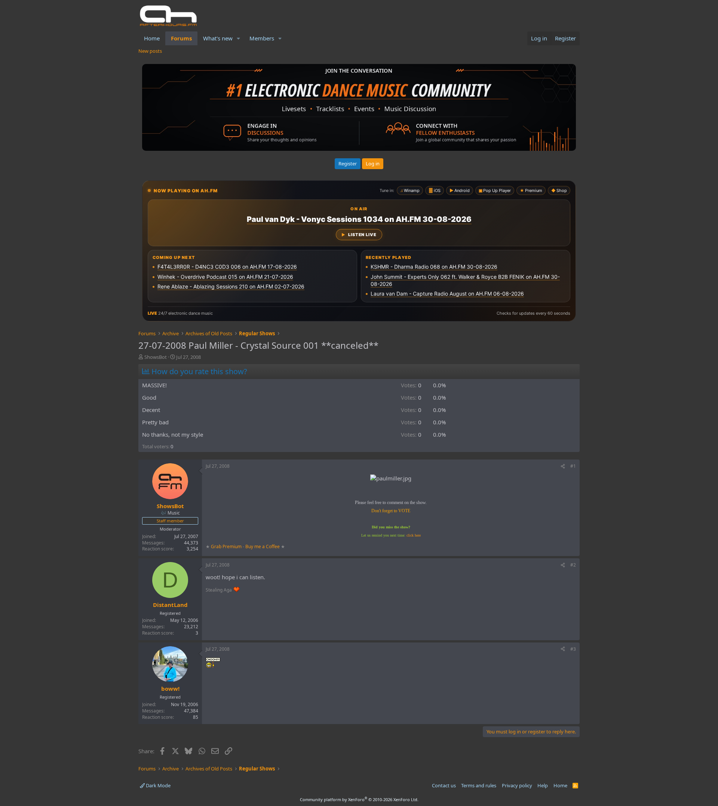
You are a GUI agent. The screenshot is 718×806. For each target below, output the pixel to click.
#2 (573, 565)
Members (261, 38)
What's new (218, 38)
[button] (238, 38)
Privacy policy (517, 785)
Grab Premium (227, 546)
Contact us (444, 785)
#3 (573, 649)
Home (152, 38)
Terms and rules (478, 785)
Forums (181, 38)
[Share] (563, 466)
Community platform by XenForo (359, 799)
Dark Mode (158, 785)
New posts (150, 51)
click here (413, 535)
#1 (573, 466)
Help (542, 785)
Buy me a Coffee (262, 546)
